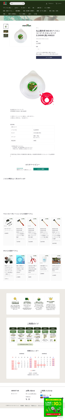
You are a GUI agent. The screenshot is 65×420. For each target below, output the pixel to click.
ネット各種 (47, 7)
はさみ (16, 7)
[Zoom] (20, 35)
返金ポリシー (27, 405)
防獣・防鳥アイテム (8, 10)
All (4, 250)
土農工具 (39, 7)
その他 (35, 13)
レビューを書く (41, 169)
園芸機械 (18, 10)
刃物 (4, 13)
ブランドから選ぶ (7, 7)
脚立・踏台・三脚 (53, 10)
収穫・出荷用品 (12, 13)
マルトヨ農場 (22, 13)
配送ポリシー (34, 405)
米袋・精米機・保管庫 (28, 10)
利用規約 (22, 405)
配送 (40, 54)
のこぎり (23, 7)
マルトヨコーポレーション (42, 38)
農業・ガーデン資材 (41, 10)
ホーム (37, 27)
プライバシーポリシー (42, 405)
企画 (29, 13)
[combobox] (17, 3)
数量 (37, 46)
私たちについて (14, 393)
